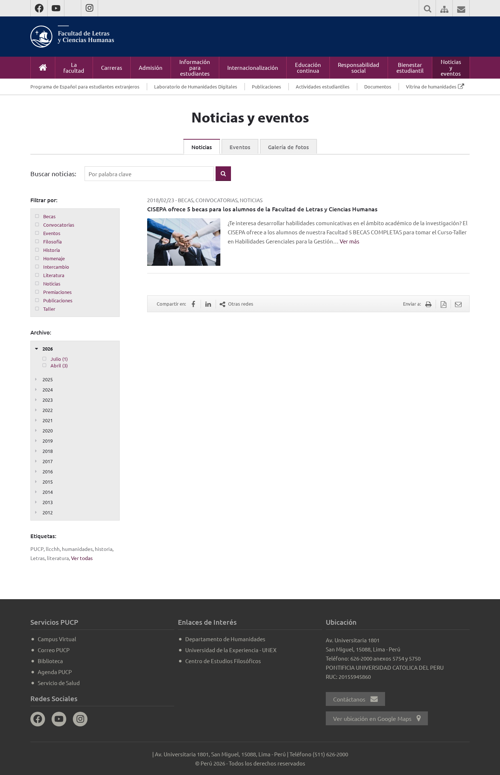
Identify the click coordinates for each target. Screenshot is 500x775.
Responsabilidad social (358, 67)
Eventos (240, 147)
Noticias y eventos (451, 67)
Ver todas (82, 558)
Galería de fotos (288, 147)
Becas (49, 216)
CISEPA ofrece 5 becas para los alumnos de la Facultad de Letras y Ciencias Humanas (262, 209)
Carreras (111, 67)
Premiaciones (57, 292)
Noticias (201, 147)
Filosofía (52, 241)
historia (103, 548)
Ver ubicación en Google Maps (373, 718)
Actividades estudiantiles (323, 86)
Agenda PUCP (55, 671)
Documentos (377, 86)
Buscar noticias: (53, 173)
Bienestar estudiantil (409, 67)
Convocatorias (58, 225)
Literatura (53, 275)
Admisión (151, 67)
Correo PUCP (54, 649)
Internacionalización (252, 67)
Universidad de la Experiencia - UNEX (230, 649)
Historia (51, 250)
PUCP (37, 548)
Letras (37, 558)
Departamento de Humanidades (225, 638)
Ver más (349, 241)
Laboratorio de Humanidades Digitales (195, 86)
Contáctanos (350, 699)
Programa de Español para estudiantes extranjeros (84, 86)
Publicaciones (266, 86)
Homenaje (54, 258)
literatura (58, 558)
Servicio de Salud (59, 682)
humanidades (77, 548)
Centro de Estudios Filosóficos (223, 660)
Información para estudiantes (194, 67)
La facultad (73, 67)
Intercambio (56, 267)
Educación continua (308, 67)
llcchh (53, 548)
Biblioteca (50, 660)
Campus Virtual (57, 638)
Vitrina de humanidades (431, 86)
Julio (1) (59, 359)
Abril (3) (59, 365)
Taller (49, 309)
